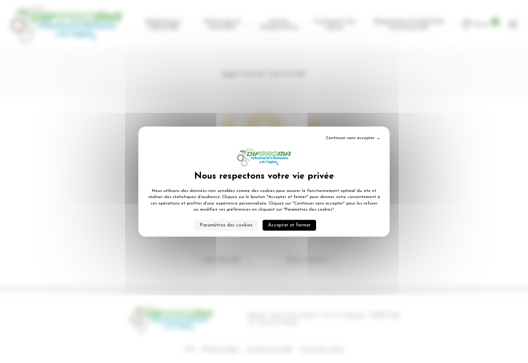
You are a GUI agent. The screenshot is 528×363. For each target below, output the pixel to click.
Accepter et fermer (289, 225)
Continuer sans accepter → (353, 138)
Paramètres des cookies (226, 225)
